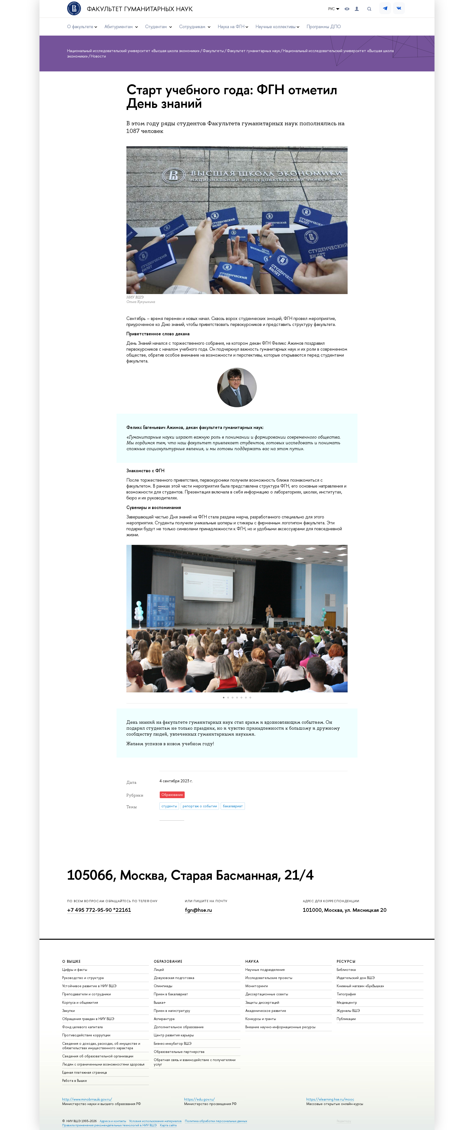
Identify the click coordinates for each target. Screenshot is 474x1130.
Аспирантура (164, 1018)
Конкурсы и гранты (260, 1018)
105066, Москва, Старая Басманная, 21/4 (190, 875)
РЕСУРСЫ (346, 961)
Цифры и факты (74, 969)
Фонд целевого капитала (82, 1026)
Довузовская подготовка (174, 977)
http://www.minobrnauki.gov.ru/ (87, 1099)
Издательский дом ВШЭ (356, 977)
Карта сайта (168, 1125)
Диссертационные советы (266, 994)
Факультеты (213, 50)
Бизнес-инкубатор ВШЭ (173, 1043)
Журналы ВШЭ (348, 1010)
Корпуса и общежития (80, 1002)
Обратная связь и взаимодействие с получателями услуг (195, 1061)
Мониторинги (256, 985)
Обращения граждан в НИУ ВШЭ (88, 1018)
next (354, 619)
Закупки (68, 1010)
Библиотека (346, 969)
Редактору (344, 1121)
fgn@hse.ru (198, 910)
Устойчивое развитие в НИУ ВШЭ (89, 985)
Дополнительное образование (179, 1026)
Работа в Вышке (74, 1080)
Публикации (346, 1018)
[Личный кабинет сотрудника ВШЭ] (356, 8)
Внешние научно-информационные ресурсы (280, 1026)
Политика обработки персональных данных (216, 1121)
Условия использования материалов (155, 1121)
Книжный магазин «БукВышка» (360, 985)
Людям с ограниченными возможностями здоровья (103, 1064)
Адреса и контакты (113, 1121)
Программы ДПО (324, 26)
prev (121, 619)
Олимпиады (163, 985)
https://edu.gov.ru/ (199, 1099)
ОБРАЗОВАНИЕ (168, 961)
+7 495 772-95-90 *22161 (99, 910)
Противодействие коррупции (86, 1035)
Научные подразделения (265, 969)
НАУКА (252, 961)
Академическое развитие (265, 1010)
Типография (346, 994)
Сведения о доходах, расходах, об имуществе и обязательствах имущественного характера (101, 1045)
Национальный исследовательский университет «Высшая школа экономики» (133, 50)
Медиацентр (347, 1002)
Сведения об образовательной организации (97, 1056)
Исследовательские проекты (268, 977)
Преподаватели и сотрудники (86, 994)
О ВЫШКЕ (71, 961)
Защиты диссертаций (262, 1002)
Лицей (159, 969)
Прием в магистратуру (172, 1010)
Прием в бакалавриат (171, 994)
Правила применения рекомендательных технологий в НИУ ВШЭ (109, 1125)
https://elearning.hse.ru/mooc (330, 1099)
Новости (98, 56)
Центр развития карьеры (174, 1035)
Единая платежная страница (84, 1072)
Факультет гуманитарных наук (140, 9)
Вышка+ (160, 1002)
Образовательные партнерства (179, 1051)
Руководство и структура (83, 977)
